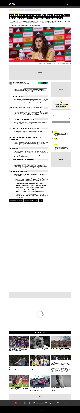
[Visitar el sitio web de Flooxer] (69, 403)
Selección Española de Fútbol (31, 200)
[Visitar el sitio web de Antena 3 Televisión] (25, 403)
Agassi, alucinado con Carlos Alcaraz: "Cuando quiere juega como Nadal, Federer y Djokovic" (18, 368)
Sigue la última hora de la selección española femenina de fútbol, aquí (25, 25)
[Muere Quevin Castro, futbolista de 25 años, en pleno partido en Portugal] (66, 357)
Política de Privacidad (64, 118)
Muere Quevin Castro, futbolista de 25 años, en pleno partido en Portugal (61, 134)
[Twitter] (24, 82)
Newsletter (67, 7)
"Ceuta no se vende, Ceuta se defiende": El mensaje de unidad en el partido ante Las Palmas (39, 389)
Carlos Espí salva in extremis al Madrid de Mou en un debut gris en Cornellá (61, 141)
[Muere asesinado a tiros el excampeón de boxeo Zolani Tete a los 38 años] (61, 381)
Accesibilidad (42, 410)
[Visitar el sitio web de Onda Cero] (50, 403)
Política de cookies (55, 407)
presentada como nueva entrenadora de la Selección (35, 88)
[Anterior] (9, 1)
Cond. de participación (63, 407)
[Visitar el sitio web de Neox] (34, 403)
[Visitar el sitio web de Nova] (38, 403)
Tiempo (36, 7)
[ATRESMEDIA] (12, 403)
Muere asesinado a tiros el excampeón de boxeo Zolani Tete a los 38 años (60, 389)
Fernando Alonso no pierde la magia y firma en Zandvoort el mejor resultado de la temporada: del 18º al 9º (60, 350)
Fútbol (41, 200)
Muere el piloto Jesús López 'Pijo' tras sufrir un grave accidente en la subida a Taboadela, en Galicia (39, 350)
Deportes (20, 7)
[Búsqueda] (70, 4)
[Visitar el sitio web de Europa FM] (54, 403)
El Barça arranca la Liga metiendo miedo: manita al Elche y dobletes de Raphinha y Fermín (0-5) (61, 148)
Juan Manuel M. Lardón (18, 82)
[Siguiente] (71, 1)
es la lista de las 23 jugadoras (35, 179)
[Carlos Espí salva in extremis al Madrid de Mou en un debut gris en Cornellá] (40, 360)
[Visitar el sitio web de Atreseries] (46, 403)
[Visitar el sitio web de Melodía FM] (58, 403)
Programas (44, 7)
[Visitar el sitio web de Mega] (42, 403)
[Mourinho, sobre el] (56, 357)
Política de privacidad (47, 407)
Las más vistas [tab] (56, 129)
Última (58, 3)
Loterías (28, 7)
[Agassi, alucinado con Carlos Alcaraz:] (19, 360)
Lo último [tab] (64, 129)
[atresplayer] (65, 4)
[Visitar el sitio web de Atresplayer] (64, 403)
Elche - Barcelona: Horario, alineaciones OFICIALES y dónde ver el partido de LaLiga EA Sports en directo (18, 389)
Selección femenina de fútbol (16, 200)
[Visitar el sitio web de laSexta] (30, 403)
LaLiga (55, 138)
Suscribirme (60, 122)
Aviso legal (41, 407)
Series (59, 7)
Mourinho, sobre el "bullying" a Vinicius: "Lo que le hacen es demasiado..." (55, 362)
